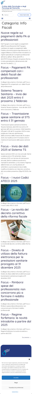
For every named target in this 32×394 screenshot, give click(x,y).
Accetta (16, 377)
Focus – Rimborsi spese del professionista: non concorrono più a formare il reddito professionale (13, 290)
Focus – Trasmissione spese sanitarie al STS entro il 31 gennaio (15, 117)
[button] (29, 359)
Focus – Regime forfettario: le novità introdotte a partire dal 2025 (16, 320)
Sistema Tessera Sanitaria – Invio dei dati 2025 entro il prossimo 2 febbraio (14, 96)
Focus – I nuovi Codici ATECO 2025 (15, 179)
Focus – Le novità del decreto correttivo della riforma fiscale (15, 213)
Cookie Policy (15, 391)
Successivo (26, 337)
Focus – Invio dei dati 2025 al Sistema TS (14, 147)
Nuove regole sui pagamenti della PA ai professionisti (15, 36)
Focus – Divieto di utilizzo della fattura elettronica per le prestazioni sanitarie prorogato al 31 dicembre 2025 (14, 258)
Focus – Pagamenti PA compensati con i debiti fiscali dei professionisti (15, 73)
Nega (16, 382)
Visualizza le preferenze (16, 387)
